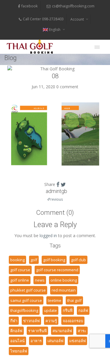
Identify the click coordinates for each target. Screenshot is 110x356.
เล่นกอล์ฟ (55, 340)
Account (77, 19)
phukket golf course (28, 290)
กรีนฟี (67, 310)
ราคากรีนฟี (37, 330)
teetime (54, 300)
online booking (63, 280)
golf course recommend (57, 269)
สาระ (82, 330)
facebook (29, 6)
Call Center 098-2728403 (43, 18)
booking (17, 259)
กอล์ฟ (83, 310)
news (40, 280)
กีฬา (13, 320)
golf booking (54, 259)
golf (34, 259)
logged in (48, 235)
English (54, 29)
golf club (78, 259)
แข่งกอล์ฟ (77, 340)
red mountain (64, 290)
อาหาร (36, 340)
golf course (20, 269)
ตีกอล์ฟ (16, 330)
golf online (19, 280)
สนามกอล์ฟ (62, 330)
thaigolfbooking (24, 310)
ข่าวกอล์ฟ (31, 320)
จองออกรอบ (73, 320)
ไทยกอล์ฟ (18, 351)
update (50, 310)
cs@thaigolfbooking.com (73, 6)
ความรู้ (51, 320)
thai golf (74, 300)
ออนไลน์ (17, 340)
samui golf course (26, 300)
